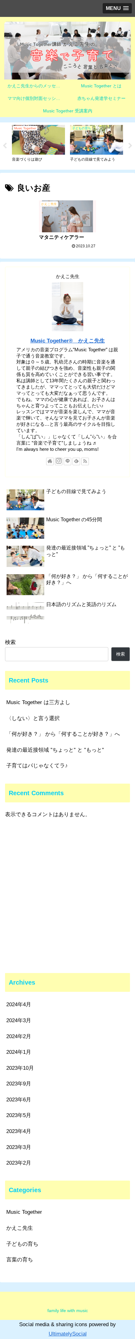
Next (130, 146)
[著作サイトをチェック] (50, 461)
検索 (10, 642)
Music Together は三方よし (38, 702)
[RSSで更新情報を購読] (85, 461)
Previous (5, 146)
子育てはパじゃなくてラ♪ (37, 766)
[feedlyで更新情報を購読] (76, 461)
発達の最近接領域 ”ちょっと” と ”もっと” (55, 750)
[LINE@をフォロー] (67, 461)
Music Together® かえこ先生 (67, 341)
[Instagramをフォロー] (58, 461)
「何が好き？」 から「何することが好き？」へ (63, 734)
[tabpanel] (38, 145)
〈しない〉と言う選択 (33, 718)
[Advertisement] (67, 896)
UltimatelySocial (68, 1334)
